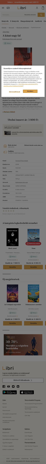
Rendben (30, 91)
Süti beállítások (14, 91)
